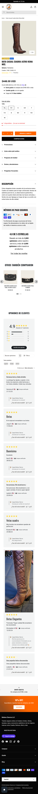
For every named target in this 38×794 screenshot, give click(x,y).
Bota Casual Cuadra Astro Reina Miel (15, 18)
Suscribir (19, 707)
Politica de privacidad (27, 788)
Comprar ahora (19, 139)
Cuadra (4, 70)
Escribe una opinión (19, 347)
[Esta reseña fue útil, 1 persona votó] (26, 507)
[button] (35, 7)
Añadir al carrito (25, 133)
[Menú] (3, 7)
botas (11, 363)
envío (17, 363)
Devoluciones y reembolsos (13, 788)
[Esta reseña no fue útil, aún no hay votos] (29, 403)
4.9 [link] (10, 73)
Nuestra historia (10, 730)
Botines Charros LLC (11, 785)
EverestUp (26, 785)
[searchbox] (11, 355)
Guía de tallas (6, 101)
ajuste (6, 363)
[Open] (4, 790)
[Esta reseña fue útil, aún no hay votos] (26, 403)
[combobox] (19, 12)
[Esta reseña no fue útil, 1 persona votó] (29, 647)
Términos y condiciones (8, 789)
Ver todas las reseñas (19, 253)
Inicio (3, 18)
